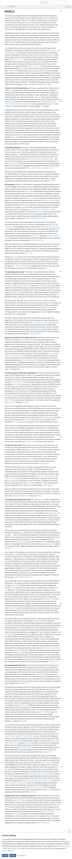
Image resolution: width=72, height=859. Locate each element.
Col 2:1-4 (54, 661)
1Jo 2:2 (7, 238)
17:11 (26, 496)
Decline (12, 855)
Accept (5, 855)
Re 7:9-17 (14, 814)
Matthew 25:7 (9, 102)
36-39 (52, 811)
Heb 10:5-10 (48, 485)
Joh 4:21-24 (14, 608)
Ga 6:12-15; (18, 650)
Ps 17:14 (39, 66)
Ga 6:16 (7, 548)
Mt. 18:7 (51, 181)
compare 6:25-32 (10, 395)
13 (36, 360)
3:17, (42, 476)
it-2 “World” (11, 7)
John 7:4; (27, 441)
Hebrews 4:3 (15, 292)
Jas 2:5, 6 (16, 384)
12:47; (53, 227)
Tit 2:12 (47, 781)
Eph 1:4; (42, 322)
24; (37, 322)
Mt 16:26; (53, 393)
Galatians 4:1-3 (39, 499)
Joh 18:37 (12, 481)
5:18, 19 (30, 747)
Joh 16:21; (32, 450)
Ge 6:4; (50, 50)
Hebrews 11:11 (45, 307)
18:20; (31, 218)
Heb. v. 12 (50, 544)
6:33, (47, 227)
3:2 (11, 106)
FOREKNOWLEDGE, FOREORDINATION (42, 301)
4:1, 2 (40, 334)
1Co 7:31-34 (9, 400)
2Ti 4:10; (43, 417)
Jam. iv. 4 (48, 168)
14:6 (24, 382)
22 (24, 356)
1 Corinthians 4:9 (27, 340)
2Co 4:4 (27, 743)
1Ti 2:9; (10, 104)
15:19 (51, 762)
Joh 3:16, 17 (35, 236)
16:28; (22, 496)
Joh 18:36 (21, 652)
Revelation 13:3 (49, 55)
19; (45, 476)
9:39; (52, 476)
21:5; (6, 104)
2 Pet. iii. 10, (19, 542)
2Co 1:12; (41, 781)
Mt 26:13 (41, 212)
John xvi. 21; (30, 159)
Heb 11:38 (22, 721)
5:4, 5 (41, 787)
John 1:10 (14, 257)
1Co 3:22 (25, 402)
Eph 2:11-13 (41, 712)
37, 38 (41, 240)
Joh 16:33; (30, 787)
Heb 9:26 (47, 285)
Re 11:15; (41, 823)
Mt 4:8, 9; (53, 741)
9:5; (39, 209)
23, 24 (53, 599)
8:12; (36, 209)
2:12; (17, 356)
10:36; (56, 476)
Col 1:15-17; (21, 266)
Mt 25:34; (17, 285)
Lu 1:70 (22, 59)
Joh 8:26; (26, 218)
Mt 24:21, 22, (45, 811)
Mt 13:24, (35, 240)
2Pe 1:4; (47, 774)
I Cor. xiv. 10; (38, 159)
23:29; (47, 102)
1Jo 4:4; (36, 787)
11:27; (7, 478)
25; (26, 736)
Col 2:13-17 (16, 585)
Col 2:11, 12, (54, 648)
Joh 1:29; (53, 224)
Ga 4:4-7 (33, 513)
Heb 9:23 (21, 610)
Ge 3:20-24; (34, 334)
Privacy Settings (7, 850)
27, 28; (12, 356)
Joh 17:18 (31, 459)
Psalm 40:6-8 (30, 483)
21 (31, 577)
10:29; (12, 53)
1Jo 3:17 (12, 402)
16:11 (15, 743)
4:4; (42, 774)
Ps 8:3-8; (50, 200)
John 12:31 (25, 420)
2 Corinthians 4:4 (20, 422)
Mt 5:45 (56, 200)
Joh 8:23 (38, 496)
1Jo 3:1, (30, 736)
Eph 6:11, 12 (48, 752)
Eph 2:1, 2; (15, 783)
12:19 (32, 441)
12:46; (42, 209)
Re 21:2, (28, 104)
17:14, (23, 736)
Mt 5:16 (18, 209)
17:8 (28, 285)
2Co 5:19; (50, 236)
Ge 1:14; (44, 200)
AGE (29, 84)
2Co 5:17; (46, 648)
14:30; (11, 743)
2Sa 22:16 (13, 71)
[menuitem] (2, 2)
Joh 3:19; (31, 209)
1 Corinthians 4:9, (29, 360)
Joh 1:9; (37, 476)
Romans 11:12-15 (22, 705)
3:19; (36, 781)
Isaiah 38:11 (42, 71)
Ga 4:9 (46, 655)
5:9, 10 (46, 823)
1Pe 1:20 (48, 322)
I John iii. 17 (47, 159)
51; (50, 227)
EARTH (33, 84)
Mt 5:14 (24, 205)
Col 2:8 (26, 568)
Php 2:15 (48, 209)
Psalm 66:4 (36, 55)
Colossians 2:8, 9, (51, 513)
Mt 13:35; (40, 285)
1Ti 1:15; (56, 236)
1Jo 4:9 (15, 478)
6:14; (48, 476)
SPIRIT (32, 783)
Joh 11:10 (31, 198)
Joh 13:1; (17, 496)
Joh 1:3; (14, 266)
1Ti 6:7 (38, 450)
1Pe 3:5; (22, 104)
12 (25, 542)
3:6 (44, 674)
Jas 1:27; (38, 774)
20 (58, 513)
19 (32, 104)
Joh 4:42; (42, 227)
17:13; (17, 59)
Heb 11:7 (24, 683)
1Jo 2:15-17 (50, 417)
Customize (22, 855)
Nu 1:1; (55, 50)
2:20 (51, 774)
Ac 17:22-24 (16, 137)
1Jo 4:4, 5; (24, 747)
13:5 (16, 53)
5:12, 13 (11, 227)
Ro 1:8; (36, 218)
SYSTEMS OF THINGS (44, 84)
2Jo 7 (47, 463)
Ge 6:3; (12, 59)
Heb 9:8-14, (47, 599)
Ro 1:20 (29, 253)
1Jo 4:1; (42, 463)
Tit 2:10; (16, 104)
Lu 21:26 (23, 68)
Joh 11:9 (28, 191)
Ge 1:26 (28, 266)
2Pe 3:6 (33, 792)
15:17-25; (10, 736)
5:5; (8, 53)
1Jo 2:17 (48, 790)
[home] (2, 2)
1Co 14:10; (14, 382)
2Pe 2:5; (40, 674)
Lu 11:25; (53, 102)
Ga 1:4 (40, 62)
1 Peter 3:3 (46, 18)
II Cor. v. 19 (15, 163)
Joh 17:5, (33, 322)
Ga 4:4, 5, (26, 577)
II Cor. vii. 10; (40, 168)
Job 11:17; (32, 66)
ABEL (18, 301)
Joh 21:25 (35, 430)
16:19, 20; (17, 736)
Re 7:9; (20, 382)
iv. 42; (9, 163)
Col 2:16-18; (19, 577)
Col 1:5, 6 (42, 218)
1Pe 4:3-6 (8, 776)
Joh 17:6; (46, 762)
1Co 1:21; (27, 781)
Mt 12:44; (42, 102)
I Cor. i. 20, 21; (31, 168)
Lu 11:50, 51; (9, 285)
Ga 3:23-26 (9, 634)
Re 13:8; (23, 285)
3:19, (21, 356)
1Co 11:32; (31, 774)
